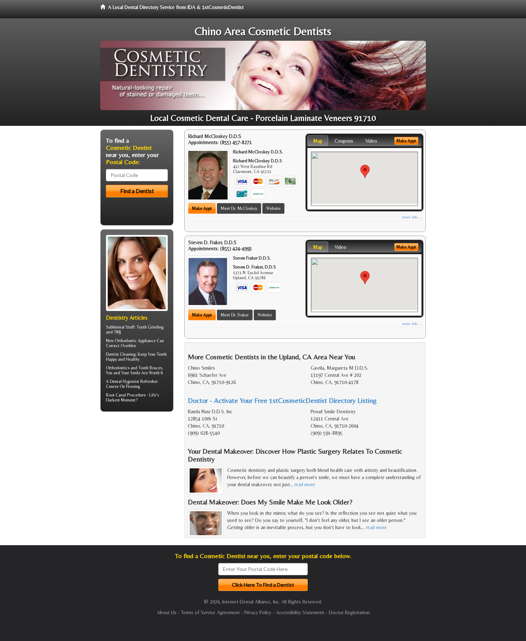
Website (273, 208)
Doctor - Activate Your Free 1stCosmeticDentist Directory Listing (282, 400)
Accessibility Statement (300, 612)
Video (371, 141)
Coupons (344, 141)
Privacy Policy (257, 612)
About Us (166, 612)
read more (304, 484)
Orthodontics (118, 367)
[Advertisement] (137, 472)
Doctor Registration (349, 612)
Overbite (128, 345)
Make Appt (202, 208)
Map (317, 141)
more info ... (412, 217)
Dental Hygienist (124, 381)
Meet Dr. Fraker (235, 314)
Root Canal (116, 395)
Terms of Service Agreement (210, 612)
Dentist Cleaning (121, 354)
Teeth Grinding (150, 327)
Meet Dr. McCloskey (239, 208)
